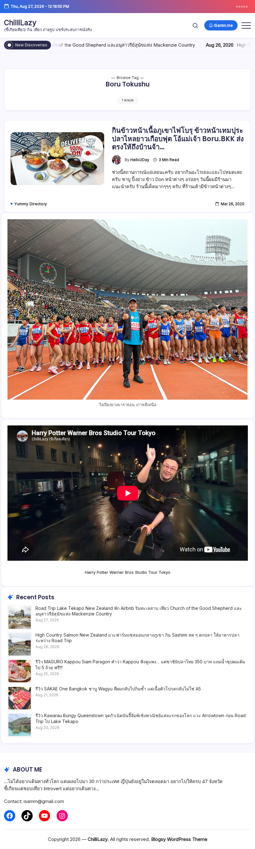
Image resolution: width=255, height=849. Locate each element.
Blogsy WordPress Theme (179, 839)
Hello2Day (139, 160)
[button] (195, 25)
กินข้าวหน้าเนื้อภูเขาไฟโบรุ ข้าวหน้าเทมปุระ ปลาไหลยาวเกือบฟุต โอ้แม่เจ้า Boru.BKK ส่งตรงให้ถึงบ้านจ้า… (178, 139)
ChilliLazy (20, 22)
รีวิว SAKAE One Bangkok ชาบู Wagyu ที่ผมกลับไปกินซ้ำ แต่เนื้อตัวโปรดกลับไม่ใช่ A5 (118, 688)
